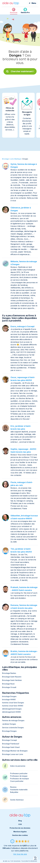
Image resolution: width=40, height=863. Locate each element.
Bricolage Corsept (9, 740)
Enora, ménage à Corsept (22, 326)
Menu (34, 3)
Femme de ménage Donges (13, 720)
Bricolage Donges (9, 731)
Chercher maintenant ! (22, 71)
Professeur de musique (19, 779)
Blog (20, 821)
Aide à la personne (17, 766)
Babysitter (14, 792)
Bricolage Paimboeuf (10, 744)
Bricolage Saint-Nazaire (11, 677)
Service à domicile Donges (13, 727)
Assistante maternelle (19, 790)
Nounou (13, 787)
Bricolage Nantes (9, 673)
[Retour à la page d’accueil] (10, 3)
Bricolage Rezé (8, 684)
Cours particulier (16, 781)
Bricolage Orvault (9, 687)
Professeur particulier (19, 773)
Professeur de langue (18, 776)
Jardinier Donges (9, 724)
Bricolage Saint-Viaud (11, 747)
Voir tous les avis (20, 854)
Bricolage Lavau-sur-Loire (12, 754)
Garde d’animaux (17, 800)
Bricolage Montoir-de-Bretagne (15, 751)
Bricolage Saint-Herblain (12, 680)
